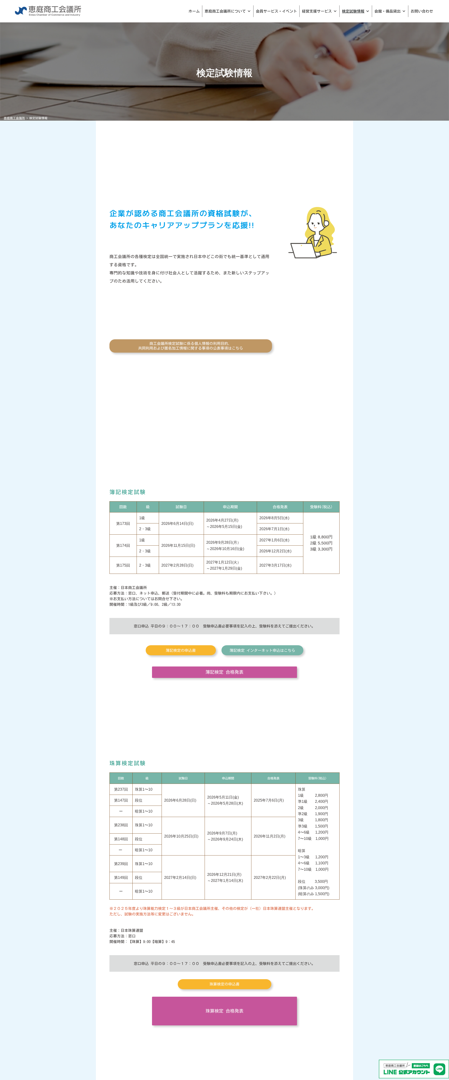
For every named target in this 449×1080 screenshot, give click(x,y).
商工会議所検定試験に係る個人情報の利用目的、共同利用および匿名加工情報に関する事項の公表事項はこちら (190, 346)
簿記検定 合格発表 (224, 672)
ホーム (194, 11)
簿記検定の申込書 (181, 650)
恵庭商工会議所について (225, 11)
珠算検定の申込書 (224, 984)
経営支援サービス (317, 11)
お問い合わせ (422, 11)
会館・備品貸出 (387, 11)
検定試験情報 (353, 11)
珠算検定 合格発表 (224, 1011)
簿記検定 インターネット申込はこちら (262, 650)
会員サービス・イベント (276, 11)
